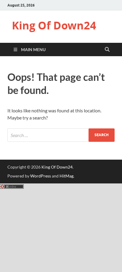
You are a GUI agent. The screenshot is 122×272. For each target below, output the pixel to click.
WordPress (40, 175)
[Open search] (107, 49)
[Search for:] (61, 135)
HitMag (66, 175)
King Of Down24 (54, 25)
